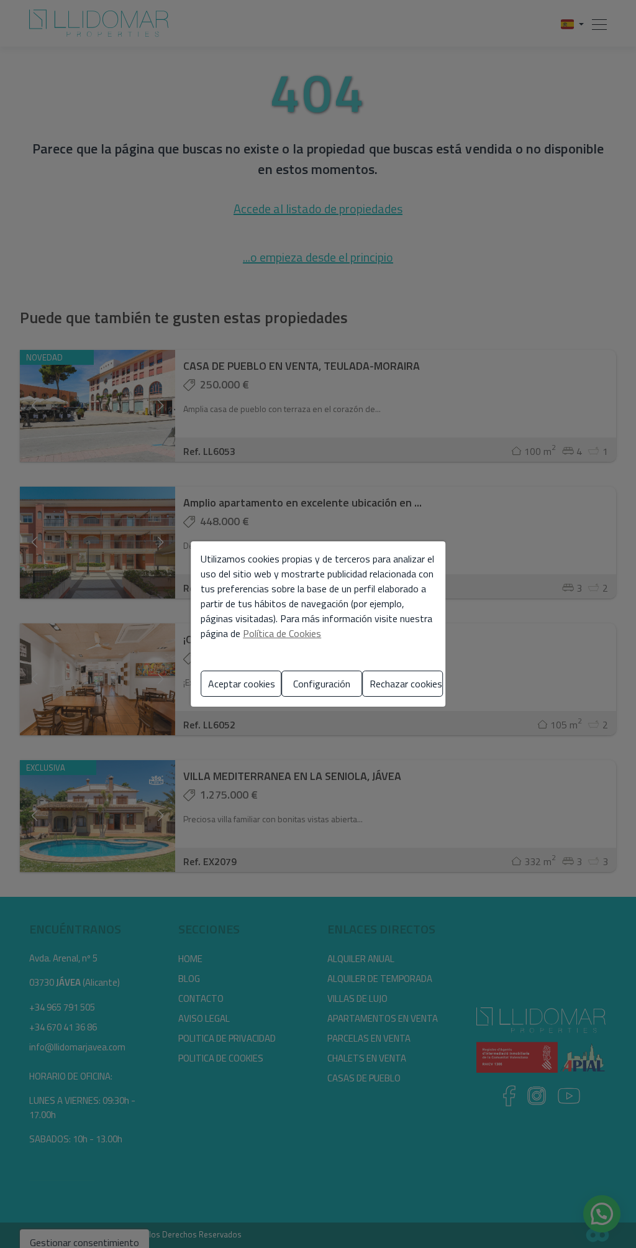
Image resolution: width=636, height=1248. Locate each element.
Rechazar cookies (406, 683)
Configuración (321, 683)
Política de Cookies (282, 633)
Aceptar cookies (241, 683)
